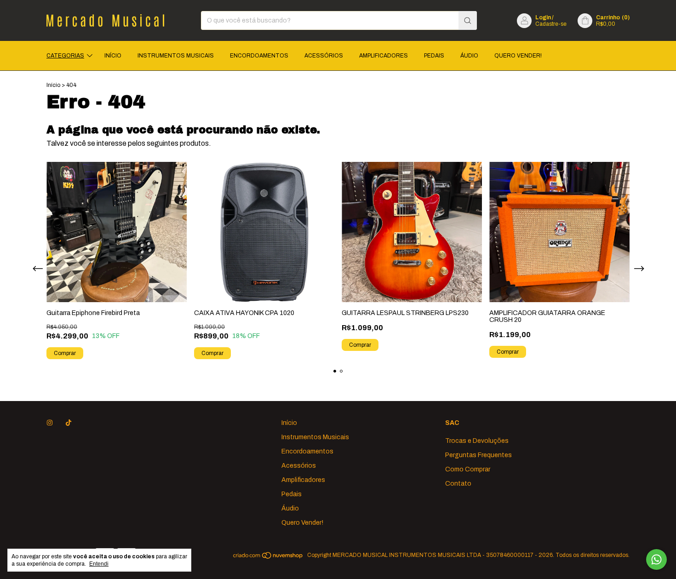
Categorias (65, 55)
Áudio (469, 55)
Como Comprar (467, 469)
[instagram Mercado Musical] (49, 422)
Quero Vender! (518, 55)
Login (543, 17)
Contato (458, 483)
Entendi (99, 564)
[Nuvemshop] (268, 557)
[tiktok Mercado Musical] (68, 422)
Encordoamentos (259, 55)
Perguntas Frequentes (478, 455)
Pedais (434, 55)
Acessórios (323, 55)
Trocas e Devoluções (477, 440)
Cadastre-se (551, 24)
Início (112, 55)
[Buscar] (467, 20)
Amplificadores (383, 55)
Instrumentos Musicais (175, 55)
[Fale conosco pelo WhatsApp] (656, 559)
